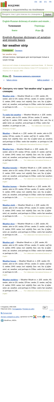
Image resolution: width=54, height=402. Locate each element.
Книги (14, 30)
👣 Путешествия (6, 313)
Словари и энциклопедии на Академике (22, 9)
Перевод (18, 50)
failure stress (12, 80)
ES (45, 2)
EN (36, 2)
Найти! (48, 14)
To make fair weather (12, 115)
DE (40, 2)
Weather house (9, 261)
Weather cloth (9, 205)
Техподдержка (17, 309)
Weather (6, 133)
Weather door (9, 224)
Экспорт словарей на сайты (10, 316)
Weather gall (8, 242)
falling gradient (43, 80)
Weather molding (10, 280)
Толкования (14, 26)
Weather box (8, 149)
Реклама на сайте (28, 309)
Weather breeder (10, 168)
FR (50, 2)
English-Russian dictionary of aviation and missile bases (27, 21)
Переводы (39, 26)
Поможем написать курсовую (27, 76)
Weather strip (9, 96)
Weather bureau (10, 186)
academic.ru (10, 4)
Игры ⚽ (39, 30)
